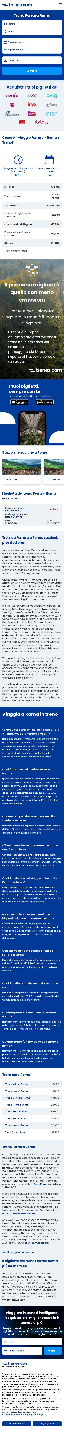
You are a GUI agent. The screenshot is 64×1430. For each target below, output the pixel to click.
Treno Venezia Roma (17, 1097)
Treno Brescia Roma (17, 1111)
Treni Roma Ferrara (37, 1243)
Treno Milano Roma (16, 1084)
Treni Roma (40, 1184)
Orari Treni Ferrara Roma (21, 1213)
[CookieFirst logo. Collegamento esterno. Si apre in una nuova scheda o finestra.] (15, 1363)
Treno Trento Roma (16, 1118)
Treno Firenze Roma (17, 1104)
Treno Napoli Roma (16, 1091)
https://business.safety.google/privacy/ (22, 1414)
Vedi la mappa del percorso (19, 1252)
